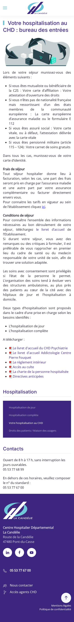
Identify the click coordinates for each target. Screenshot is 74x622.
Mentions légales (61, 605)
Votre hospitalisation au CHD (26, 423)
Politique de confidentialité (55, 609)
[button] (5, 8)
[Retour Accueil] (37, 8)
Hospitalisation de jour (22, 407)
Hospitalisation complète (23, 415)
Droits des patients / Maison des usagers (32, 430)
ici (43, 207)
